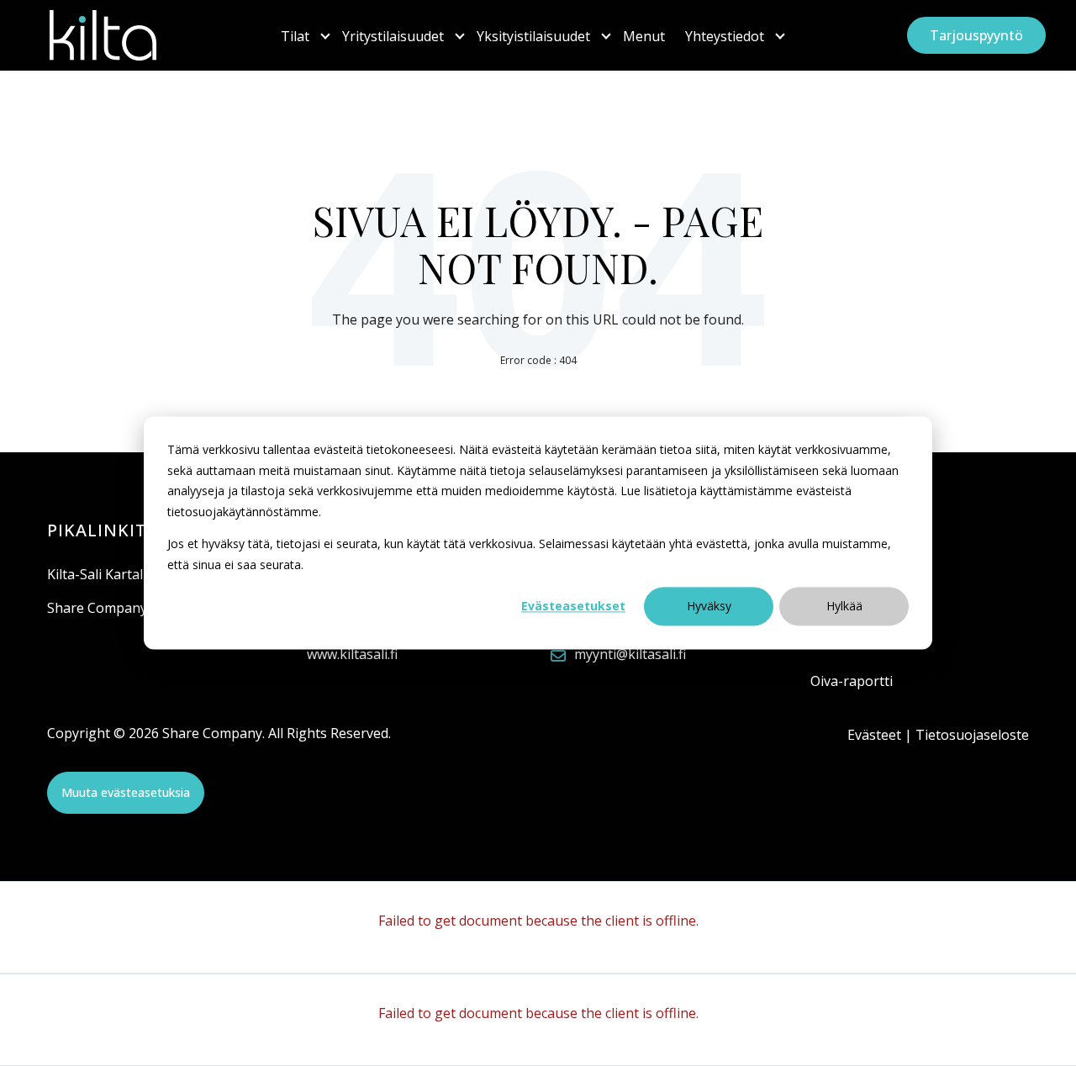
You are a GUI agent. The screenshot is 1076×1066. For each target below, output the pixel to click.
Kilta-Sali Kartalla (100, 574)
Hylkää (844, 606)
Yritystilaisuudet (393, 36)
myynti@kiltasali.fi (630, 654)
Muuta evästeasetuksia (125, 792)
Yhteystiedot (724, 36)
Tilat (295, 36)
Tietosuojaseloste (972, 735)
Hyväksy (709, 606)
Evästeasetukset (573, 606)
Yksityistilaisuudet (533, 36)
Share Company (97, 608)
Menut (644, 36)
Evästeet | (881, 735)
